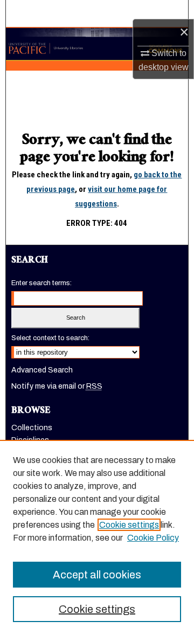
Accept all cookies (97, 575)
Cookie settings (129, 524)
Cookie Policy (153, 537)
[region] (97, 537)
